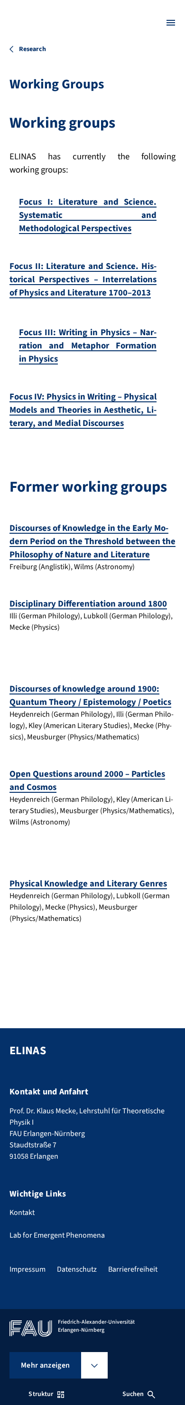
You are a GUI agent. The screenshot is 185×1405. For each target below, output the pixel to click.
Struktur (40, 1394)
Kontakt (22, 1212)
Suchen (133, 1394)
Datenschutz (77, 1269)
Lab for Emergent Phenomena (57, 1235)
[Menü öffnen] (170, 22)
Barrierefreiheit (132, 1269)
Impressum (27, 1269)
